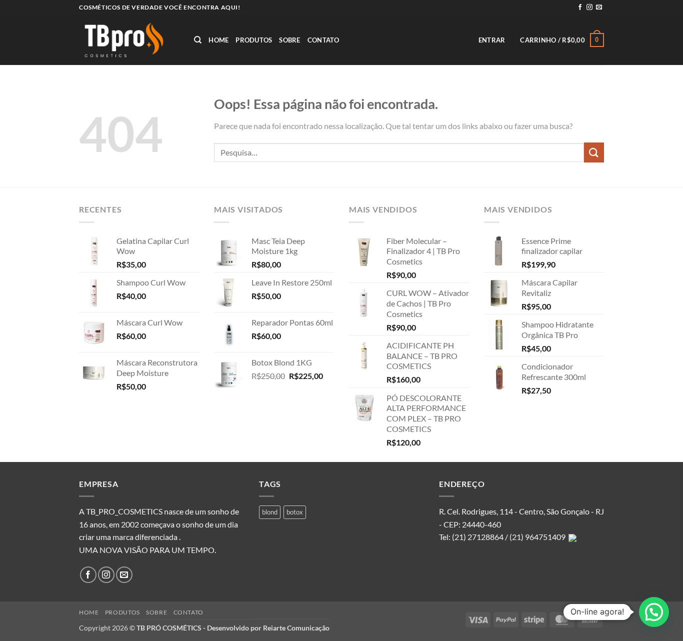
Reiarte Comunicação (296, 628)
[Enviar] (594, 152)
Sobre (289, 40)
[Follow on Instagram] (589, 7)
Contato (324, 40)
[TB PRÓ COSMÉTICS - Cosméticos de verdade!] (129, 40)
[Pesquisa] (198, 40)
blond (270, 512)
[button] (492, 40)
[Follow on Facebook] (580, 7)
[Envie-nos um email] (599, 7)
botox (294, 512)
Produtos (254, 40)
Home (218, 40)
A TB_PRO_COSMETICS (120, 511)
